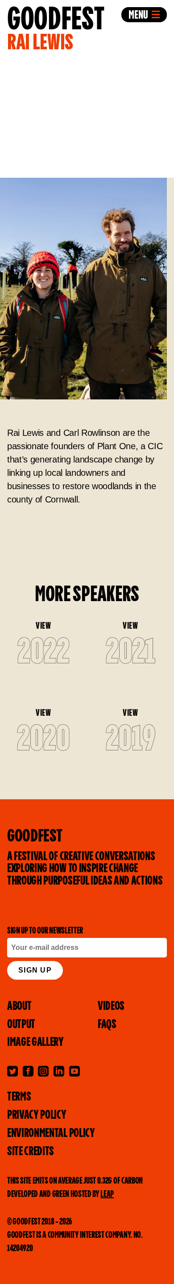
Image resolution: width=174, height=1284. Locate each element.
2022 (43, 653)
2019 (131, 740)
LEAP (107, 1194)
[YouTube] (74, 1071)
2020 (43, 740)
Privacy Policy (36, 1115)
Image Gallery (35, 1042)
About (19, 1006)
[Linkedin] (59, 1071)
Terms (19, 1097)
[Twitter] (12, 1071)
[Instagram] (43, 1071)
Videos (111, 1006)
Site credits (30, 1151)
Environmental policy (51, 1133)
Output (21, 1024)
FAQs (107, 1024)
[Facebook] (28, 1071)
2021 (130, 653)
